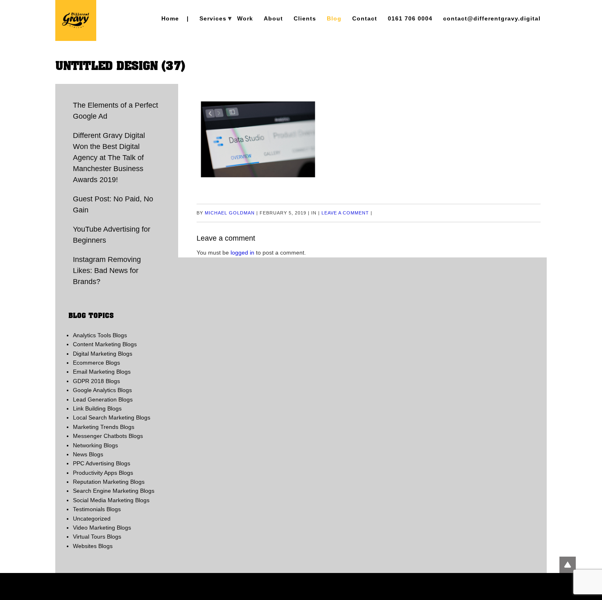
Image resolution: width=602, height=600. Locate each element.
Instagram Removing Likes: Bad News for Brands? (107, 270)
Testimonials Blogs (97, 509)
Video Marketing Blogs (102, 527)
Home (170, 18)
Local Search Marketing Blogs (111, 417)
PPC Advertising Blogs (101, 463)
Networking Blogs (95, 445)
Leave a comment (345, 212)
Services (212, 18)
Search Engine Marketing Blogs (113, 490)
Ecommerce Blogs (96, 362)
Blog (334, 18)
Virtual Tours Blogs (97, 536)
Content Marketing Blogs (105, 344)
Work (245, 18)
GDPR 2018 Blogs (96, 381)
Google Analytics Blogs (102, 390)
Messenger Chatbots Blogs (108, 436)
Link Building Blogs (97, 408)
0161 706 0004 (410, 18)
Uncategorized (92, 518)
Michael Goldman (230, 212)
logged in (242, 252)
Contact (364, 18)
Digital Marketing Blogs (102, 353)
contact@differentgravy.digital (492, 18)
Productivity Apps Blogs (103, 472)
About (273, 18)
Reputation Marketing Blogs (109, 481)
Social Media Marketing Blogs (111, 500)
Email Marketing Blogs (102, 371)
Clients (305, 18)
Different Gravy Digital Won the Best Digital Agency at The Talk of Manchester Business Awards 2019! (109, 157)
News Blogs (88, 454)
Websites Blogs (93, 546)
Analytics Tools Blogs (100, 335)
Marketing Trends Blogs (103, 427)
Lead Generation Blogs (103, 399)
